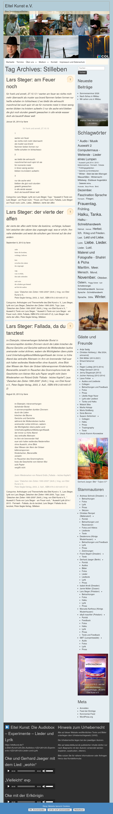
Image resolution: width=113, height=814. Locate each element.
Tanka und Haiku (89, 401)
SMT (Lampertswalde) (89, 637)
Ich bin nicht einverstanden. (60, 810)
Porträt (85, 519)
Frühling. (84, 209)
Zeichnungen (87, 550)
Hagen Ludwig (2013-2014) (92, 366)
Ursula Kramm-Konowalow (91, 433)
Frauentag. (87, 203)
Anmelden (84, 708)
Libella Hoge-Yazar (90, 395)
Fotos (84, 390)
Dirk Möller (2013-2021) (90, 358)
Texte (84, 430)
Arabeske (81, 186)
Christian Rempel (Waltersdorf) (87, 514)
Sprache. (82, 297)
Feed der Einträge (88, 711)
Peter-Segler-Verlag (29, 317)
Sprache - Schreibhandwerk (90, 292)
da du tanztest (36, 503)
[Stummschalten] (43, 771)
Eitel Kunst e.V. (19, 6)
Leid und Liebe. (94, 237)
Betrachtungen (88, 498)
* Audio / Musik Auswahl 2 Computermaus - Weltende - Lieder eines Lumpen (89, 150)
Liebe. (29, 202)
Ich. (80, 233)
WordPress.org (86, 716)
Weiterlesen (79, 810)
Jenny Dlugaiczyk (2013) (90, 372)
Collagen (86, 384)
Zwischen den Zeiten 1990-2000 (40, 305)
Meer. (95, 267)
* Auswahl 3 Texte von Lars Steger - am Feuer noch (36, 499)
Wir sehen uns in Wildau (90, 99)
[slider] (50, 770)
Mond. (94, 272)
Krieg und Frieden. (94, 233)
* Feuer (36, 199)
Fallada (58, 199)
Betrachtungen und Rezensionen (90, 523)
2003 (20, 314)
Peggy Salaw (93, 282)
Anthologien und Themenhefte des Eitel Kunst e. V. (39, 302)
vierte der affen (48, 202)
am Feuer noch (47, 199)
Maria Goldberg (86, 410)
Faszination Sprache (92, 194)
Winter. (100, 296)
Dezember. (85, 190)
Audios (85, 565)
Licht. (23, 202)
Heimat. (81, 229)
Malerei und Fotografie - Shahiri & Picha (92, 257)
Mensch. (83, 272)
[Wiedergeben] (8, 771)
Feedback (86, 620)
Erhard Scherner (87, 361)
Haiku (84, 421)
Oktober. (102, 277)
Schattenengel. (84, 285)
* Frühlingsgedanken (86, 168)
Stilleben (37, 202)
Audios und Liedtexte (91, 381)
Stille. (91, 297)
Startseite (10, 62)
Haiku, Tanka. (90, 214)
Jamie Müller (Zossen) (89, 588)
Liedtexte (86, 530)
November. (87, 277)
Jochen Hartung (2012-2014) (92, 375)
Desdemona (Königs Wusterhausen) (89, 538)
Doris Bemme (86, 413)
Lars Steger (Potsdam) (90, 591)
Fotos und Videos (89, 527)
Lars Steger (22, 196)
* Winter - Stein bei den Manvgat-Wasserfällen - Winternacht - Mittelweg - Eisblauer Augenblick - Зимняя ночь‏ (92, 178)
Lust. (89, 247)
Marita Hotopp (86, 407)
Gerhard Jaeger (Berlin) (90, 559)
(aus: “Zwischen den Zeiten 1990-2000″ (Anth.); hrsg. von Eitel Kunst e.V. (35, 307)
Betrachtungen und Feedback (95, 387)
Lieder (84, 574)
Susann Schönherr (88, 416)
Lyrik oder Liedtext (90, 398)
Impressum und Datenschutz (72, 62)
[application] (30, 771)
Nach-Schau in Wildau (89, 96)
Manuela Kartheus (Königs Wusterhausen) (91, 610)
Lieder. (101, 242)
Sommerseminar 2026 (89, 93)
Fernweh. (81, 199)
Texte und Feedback (91, 634)
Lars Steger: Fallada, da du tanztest (36, 329)
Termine (20, 62)
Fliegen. (90, 198)
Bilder (84, 568)
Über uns (30, 62)
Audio (84, 640)
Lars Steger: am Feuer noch (30, 82)
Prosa (84, 392)
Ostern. (82, 282)
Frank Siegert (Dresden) (90, 553)
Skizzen (85, 510)
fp (80, 363)
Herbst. (97, 228)
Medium (42, 62)
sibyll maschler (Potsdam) (91, 614)
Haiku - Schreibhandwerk (89, 221)
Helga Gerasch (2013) (89, 369)
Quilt (100, 283)
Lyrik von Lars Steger (37, 196)
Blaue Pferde (89, 186)
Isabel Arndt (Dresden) (90, 585)
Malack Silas (85, 404)
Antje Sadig (85, 349)
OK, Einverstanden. (37, 810)
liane (26, 121)
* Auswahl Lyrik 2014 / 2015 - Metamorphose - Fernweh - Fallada (91, 163)
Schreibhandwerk (86, 289)
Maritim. (84, 267)
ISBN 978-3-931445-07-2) (42, 314)
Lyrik (84, 504)
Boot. (97, 186)
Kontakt (54, 62)
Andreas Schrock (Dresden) (92, 495)
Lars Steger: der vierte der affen (35, 215)
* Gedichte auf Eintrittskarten (88, 171)
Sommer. (100, 289)
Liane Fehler (85, 378)
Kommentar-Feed (87, 713)
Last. (80, 237)
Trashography (88, 427)
